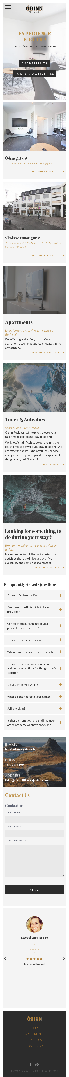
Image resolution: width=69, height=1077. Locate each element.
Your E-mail (16, 826)
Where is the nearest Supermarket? (29, 696)
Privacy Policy (19, 1071)
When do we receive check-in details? (30, 652)
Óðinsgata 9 (16, 158)
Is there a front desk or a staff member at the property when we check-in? (31, 723)
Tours (34, 1028)
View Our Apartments (46, 171)
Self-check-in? (16, 708)
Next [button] (64, 958)
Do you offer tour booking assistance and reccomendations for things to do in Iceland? (32, 668)
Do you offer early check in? (24, 640)
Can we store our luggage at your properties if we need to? (27, 626)
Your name (15, 812)
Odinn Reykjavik (34, 9)
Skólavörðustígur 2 (22, 238)
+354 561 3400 (14, 764)
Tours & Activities (25, 419)
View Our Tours (49, 464)
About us (34, 1040)
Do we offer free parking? (23, 595)
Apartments (34, 63)
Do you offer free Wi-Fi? (22, 684)
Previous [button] (5, 958)
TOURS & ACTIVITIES (34, 73)
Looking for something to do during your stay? (33, 534)
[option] (34, 940)
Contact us (35, 1046)
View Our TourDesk (47, 567)
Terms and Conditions (44, 1071)
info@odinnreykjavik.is (20, 749)
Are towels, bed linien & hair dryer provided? (28, 609)
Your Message (17, 841)
